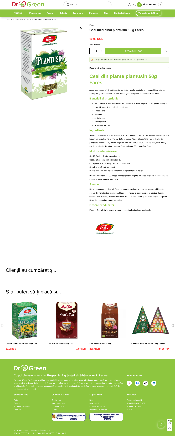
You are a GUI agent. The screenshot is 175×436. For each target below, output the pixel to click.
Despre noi (78, 13)
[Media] (81, 28)
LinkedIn (153, 383)
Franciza (93, 13)
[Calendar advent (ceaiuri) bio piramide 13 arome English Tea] (150, 321)
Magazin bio (35, 13)
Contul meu (56, 400)
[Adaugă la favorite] (166, 51)
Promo (50, 13)
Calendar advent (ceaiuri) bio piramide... (148, 343)
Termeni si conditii (134, 400)
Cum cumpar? (58, 406)
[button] (92, 51)
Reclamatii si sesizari (98, 410)
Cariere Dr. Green (134, 406)
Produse (18, 13)
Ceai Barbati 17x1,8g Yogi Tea (61, 343)
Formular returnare (21, 406)
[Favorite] (135, 5)
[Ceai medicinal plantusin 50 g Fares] (46, 63)
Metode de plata (58, 403)
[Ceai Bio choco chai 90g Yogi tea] (109, 321)
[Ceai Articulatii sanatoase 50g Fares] (25, 321)
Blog (106, 13)
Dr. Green (24, 430)
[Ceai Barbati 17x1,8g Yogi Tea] (67, 321)
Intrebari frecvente (97, 406)
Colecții (63, 13)
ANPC (130, 410)
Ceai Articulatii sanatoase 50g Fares (21, 343)
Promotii (17, 410)
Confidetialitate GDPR (136, 403)
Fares (91, 25)
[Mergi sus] (169, 428)
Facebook (137, 383)
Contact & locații (122, 13)
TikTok (145, 383)
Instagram (129, 383)
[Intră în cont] (130, 4)
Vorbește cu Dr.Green (148, 13)
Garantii (17, 403)
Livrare (54, 410)
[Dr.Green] (28, 4)
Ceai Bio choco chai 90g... (101, 343)
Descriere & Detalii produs (100, 68)
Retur (16, 400)
